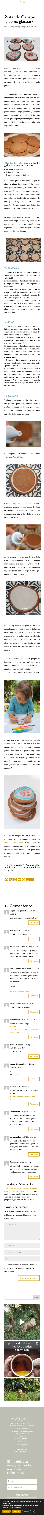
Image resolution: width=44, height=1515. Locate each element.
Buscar (36, 1297)
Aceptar (6, 1511)
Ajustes (26, 1511)
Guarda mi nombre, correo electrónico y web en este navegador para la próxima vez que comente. (20, 1268)
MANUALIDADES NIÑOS (22, 1439)
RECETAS (22, 1447)
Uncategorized (19, 27)
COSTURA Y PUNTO (22, 1441)
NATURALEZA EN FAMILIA (22, 1452)
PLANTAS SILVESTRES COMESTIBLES (22, 1426)
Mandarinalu (15, 1112)
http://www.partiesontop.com (20, 991)
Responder (34, 923)
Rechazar (16, 1511)
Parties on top (15, 946)
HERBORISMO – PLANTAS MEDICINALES (22, 1423)
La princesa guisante (18, 911)
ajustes (18, 1507)
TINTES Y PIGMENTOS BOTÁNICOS (22, 1431)
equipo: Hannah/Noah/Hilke (21, 1064)
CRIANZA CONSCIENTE (22, 1434)
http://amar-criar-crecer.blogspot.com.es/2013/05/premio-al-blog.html (24, 1029)
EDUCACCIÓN (22, 1436)
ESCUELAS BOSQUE (22, 1449)
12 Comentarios (30, 27)
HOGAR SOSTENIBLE (22, 1444)
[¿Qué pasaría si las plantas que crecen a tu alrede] (22, 1322)
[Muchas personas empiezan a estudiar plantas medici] (22, 1359)
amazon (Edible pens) (13, 843)
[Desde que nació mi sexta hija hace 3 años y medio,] (22, 1396)
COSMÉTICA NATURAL (22, 1428)
